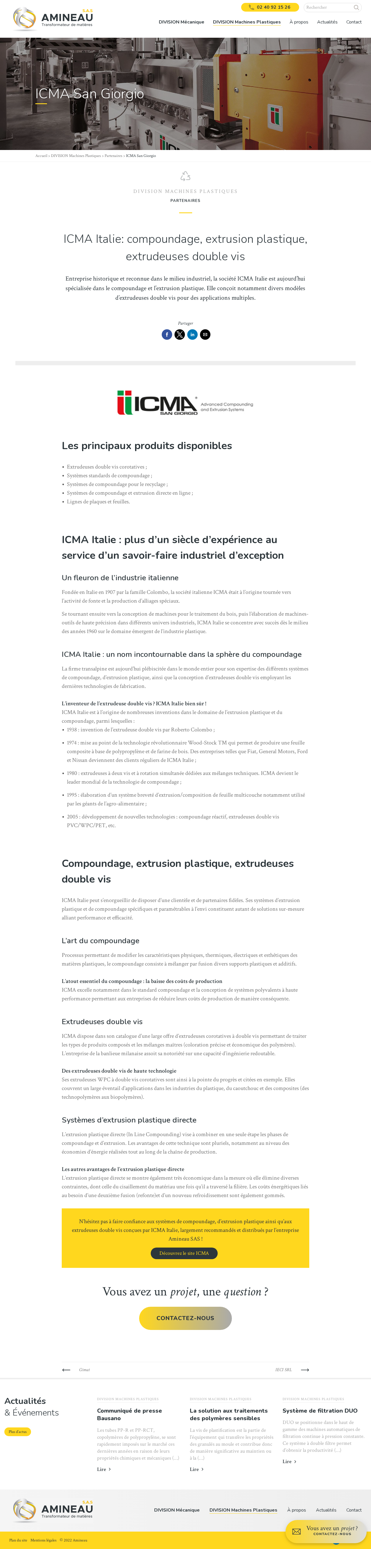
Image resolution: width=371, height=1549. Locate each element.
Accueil (41, 155)
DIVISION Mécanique (177, 1510)
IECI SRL (283, 1370)
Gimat (84, 1370)
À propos (296, 1510)
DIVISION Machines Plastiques (76, 155)
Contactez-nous (185, 1318)
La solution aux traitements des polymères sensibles (229, 1415)
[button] (356, 7)
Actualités (327, 22)
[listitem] (181, 19)
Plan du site (18, 1540)
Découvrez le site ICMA (184, 1253)
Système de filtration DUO (320, 1411)
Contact (354, 22)
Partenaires (113, 155)
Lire (101, 1469)
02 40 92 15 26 (273, 7)
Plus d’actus (18, 1431)
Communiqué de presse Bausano (129, 1415)
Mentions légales (43, 1540)
